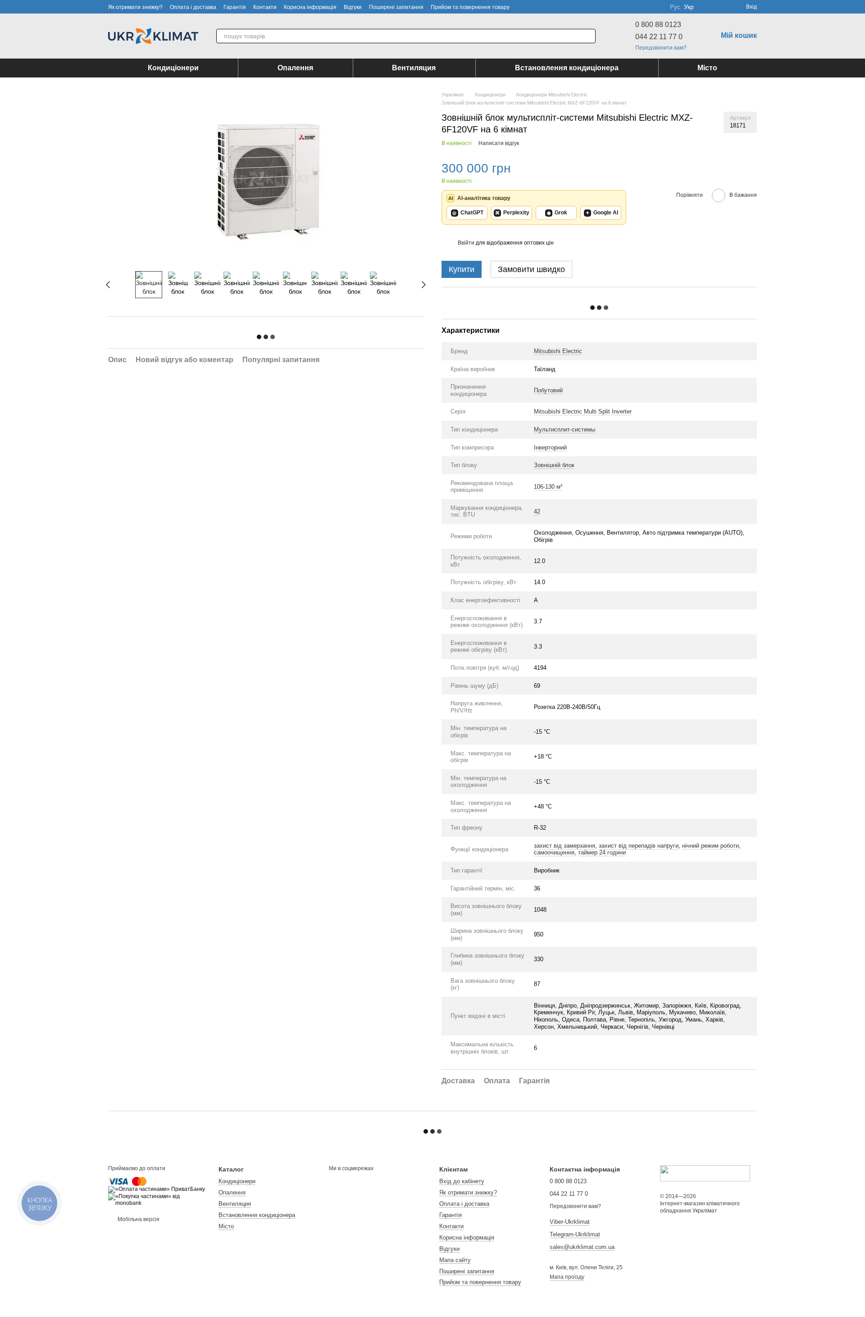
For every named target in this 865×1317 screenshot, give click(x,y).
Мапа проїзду (567, 1277)
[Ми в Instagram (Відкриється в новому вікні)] (646, 6)
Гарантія (234, 7)
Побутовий (548, 390)
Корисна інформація (310, 7)
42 (537, 511)
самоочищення (554, 852)
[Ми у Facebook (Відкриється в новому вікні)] (624, 6)
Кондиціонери (173, 68)
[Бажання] (722, 6)
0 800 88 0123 (658, 24)
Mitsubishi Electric (558, 351)
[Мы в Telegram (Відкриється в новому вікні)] (657, 6)
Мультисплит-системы (564, 429)
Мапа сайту (455, 1260)
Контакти (265, 7)
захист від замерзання (564, 845)
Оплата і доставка (193, 7)
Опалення (295, 68)
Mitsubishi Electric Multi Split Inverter (583, 411)
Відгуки (353, 7)
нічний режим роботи (710, 845)
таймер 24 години (602, 852)
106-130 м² (548, 486)
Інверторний (550, 447)
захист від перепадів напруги (638, 845)
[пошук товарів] (588, 36)
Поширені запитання (396, 7)
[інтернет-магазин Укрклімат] (705, 1173)
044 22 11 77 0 (659, 37)
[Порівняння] (706, 6)
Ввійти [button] (466, 243)
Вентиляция (414, 68)
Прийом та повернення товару (470, 7)
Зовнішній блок (554, 465)
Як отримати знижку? (135, 7)
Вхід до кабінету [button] (461, 1181)
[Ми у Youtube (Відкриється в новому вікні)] (635, 6)
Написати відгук (498, 143)
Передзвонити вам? (661, 48)
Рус (675, 7)
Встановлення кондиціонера (567, 68)
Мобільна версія (137, 1219)
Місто (707, 68)
